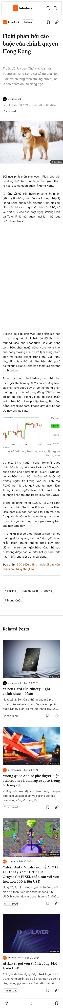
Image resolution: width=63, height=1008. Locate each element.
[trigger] (48, 8)
